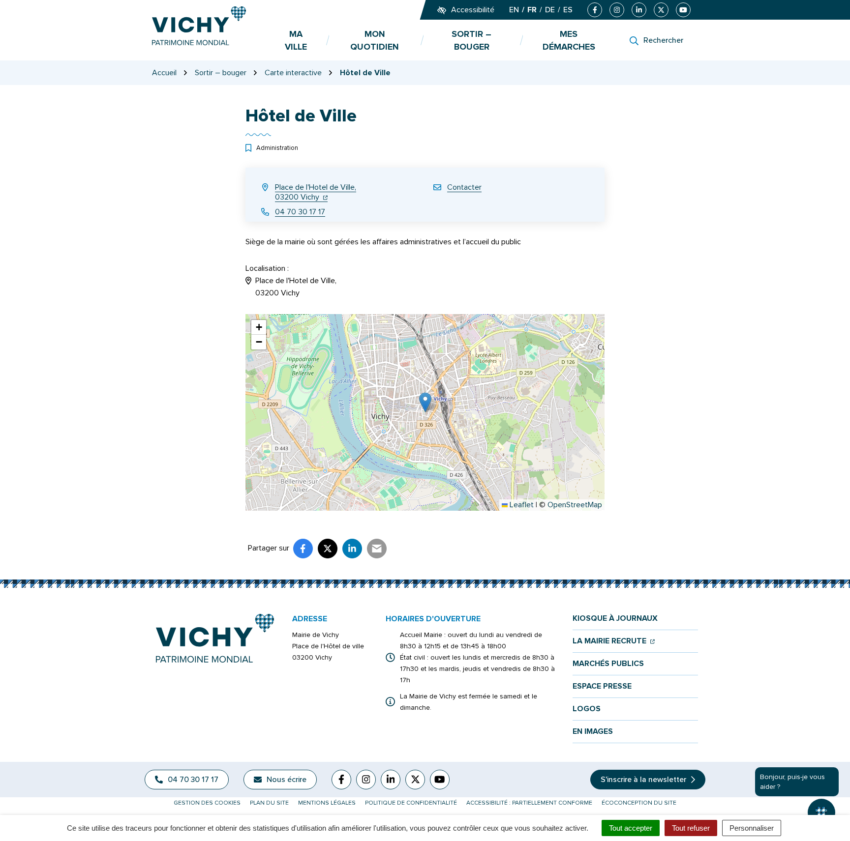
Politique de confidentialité (411, 803)
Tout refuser (691, 828)
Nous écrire (286, 779)
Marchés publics (608, 663)
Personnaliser (751, 828)
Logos (587, 709)
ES (568, 10)
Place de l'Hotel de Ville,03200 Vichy (315, 192)
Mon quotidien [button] (374, 40)
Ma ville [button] (296, 40)
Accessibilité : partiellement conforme (529, 803)
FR (532, 10)
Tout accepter (630, 828)
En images (593, 731)
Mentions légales (327, 803)
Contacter (464, 187)
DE (550, 10)
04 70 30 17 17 (300, 212)
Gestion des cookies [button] (207, 803)
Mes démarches (569, 40)
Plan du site (269, 803)
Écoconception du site (639, 803)
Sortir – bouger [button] (471, 40)
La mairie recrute (614, 641)
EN (514, 10)
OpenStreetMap (574, 505)
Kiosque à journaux (615, 618)
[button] (425, 402)
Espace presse (602, 686)
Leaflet (521, 505)
